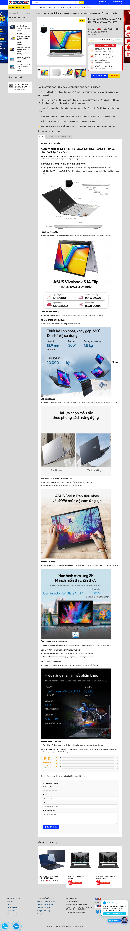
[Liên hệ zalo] (16, 926)
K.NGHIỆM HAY (117, 1)
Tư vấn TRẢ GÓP (99, 76)
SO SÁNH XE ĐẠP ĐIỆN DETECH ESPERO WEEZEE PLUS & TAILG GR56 (22, 86)
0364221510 (103, 1)
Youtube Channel (86, 7)
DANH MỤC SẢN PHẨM (16, 13)
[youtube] (99, 899)
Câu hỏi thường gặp (63, 137)
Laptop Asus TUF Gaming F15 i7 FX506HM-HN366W (105, 877)
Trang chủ (43, 7)
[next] (83, 41)
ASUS (39, 13)
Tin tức (69, 7)
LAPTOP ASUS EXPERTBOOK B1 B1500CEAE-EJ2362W (49, 877)
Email (44, 803)
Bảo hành (50, 137)
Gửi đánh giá (52, 827)
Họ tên (45, 795)
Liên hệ (76, 7)
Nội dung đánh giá (49, 810)
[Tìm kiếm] (77, 2)
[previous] (40, 41)
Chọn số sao (47, 787)
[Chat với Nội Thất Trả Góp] (124, 920)
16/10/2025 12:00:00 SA (20, 89)
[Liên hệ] (4, 926)
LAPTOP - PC (30, 13)
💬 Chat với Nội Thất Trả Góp (115, 913)
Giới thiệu (52, 7)
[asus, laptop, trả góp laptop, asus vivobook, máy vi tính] (52, 860)
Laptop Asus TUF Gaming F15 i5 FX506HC (77, 877)
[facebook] (96, 899)
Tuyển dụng (60, 7)
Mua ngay (114, 76)
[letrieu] (20, 2)
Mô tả (41, 137)
